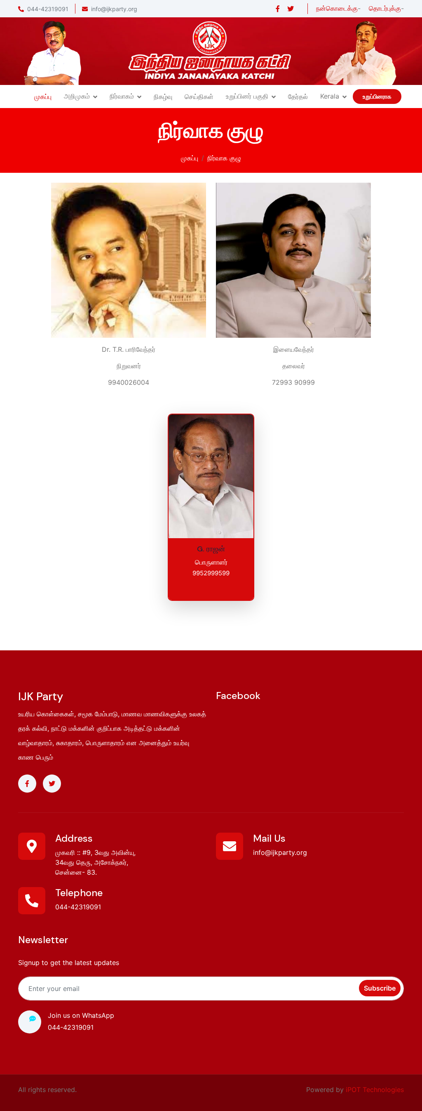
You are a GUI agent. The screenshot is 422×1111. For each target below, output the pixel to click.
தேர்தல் (298, 96)
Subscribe (380, 988)
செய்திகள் (199, 96)
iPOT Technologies (375, 1089)
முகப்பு (43, 96)
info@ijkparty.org (114, 8)
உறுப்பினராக (377, 96)
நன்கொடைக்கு (337, 8)
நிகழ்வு (163, 96)
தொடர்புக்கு (385, 8)
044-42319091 (47, 8)
